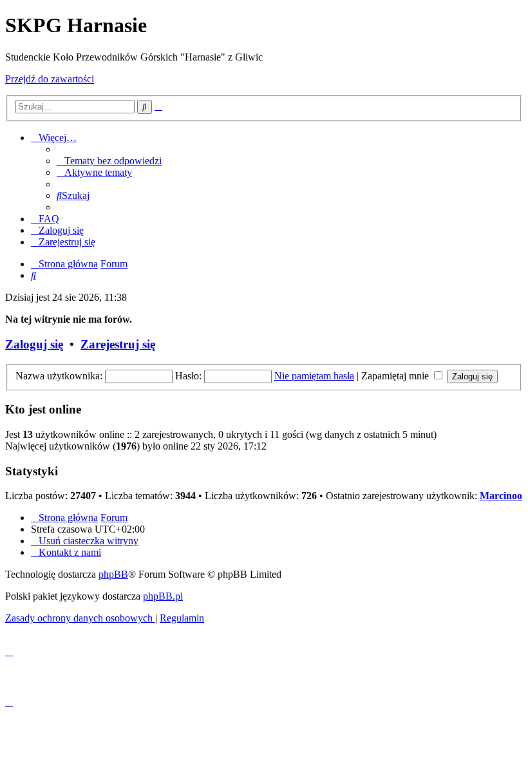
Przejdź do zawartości (49, 78)
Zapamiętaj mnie (396, 375)
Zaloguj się (34, 344)
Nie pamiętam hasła (314, 375)
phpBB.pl (163, 596)
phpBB (113, 574)
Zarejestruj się (117, 344)
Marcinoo (501, 495)
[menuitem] (109, 160)
